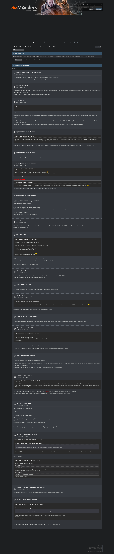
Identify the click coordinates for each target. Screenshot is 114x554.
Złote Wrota (19, 85)
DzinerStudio (99, 548)
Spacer (17, 163)
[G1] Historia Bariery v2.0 (34, 72)
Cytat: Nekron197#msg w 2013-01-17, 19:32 (27, 460)
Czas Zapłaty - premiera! (29, 100)
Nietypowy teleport (27, 375)
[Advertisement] (57, 27)
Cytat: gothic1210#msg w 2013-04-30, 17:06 (27, 381)
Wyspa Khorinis (21, 284)
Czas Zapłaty (19, 100)
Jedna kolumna (91, 551)
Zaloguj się (92, 4)
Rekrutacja (28, 284)
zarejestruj (98, 4)
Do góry (57, 541)
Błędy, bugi (25, 85)
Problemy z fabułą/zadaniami (30, 296)
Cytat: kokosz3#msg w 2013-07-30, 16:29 (26, 239)
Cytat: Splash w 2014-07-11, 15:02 (24, 136)
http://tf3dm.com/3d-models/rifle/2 (22, 203)
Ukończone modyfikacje (22, 72)
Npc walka (23, 234)
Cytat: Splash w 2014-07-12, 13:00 (24, 106)
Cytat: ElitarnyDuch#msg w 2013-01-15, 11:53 (29, 508)
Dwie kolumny (99, 551)
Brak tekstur (23, 221)
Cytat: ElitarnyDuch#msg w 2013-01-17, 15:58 (29, 443)
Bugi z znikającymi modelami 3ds (28, 163)
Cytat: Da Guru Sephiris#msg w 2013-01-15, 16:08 (29, 504)
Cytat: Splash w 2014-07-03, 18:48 (24, 182)
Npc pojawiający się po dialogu (29, 434)
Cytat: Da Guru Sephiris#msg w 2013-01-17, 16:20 (29, 439)
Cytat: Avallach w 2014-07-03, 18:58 (25, 169)
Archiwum (19, 296)
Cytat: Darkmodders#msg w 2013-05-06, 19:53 (28, 333)
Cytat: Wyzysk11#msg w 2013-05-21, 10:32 (27, 301)
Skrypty (18, 234)
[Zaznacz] (20, 465)
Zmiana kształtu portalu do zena (29, 327)
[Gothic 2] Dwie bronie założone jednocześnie (33, 487)
